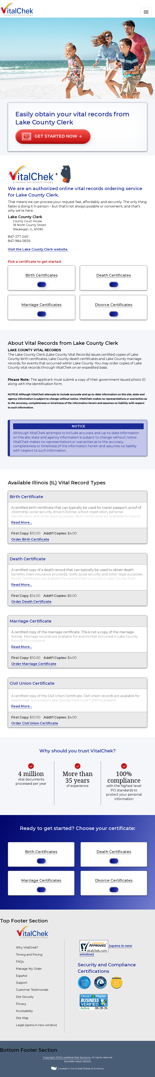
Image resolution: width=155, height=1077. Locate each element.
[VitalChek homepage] (32, 932)
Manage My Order (29, 969)
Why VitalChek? (27, 947)
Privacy (21, 1004)
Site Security (25, 997)
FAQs (20, 961)
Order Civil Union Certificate (34, 723)
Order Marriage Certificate (33, 664)
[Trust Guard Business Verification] (94, 1002)
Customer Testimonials (32, 990)
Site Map (22, 1018)
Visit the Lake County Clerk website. (38, 249)
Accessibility (24, 1011)
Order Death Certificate (31, 602)
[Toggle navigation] (146, 12)
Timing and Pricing (29, 954)
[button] (52, 136)
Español (21, 976)
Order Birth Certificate (30, 539)
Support (21, 982)
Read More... (21, 522)
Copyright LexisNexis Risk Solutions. (67, 1057)
